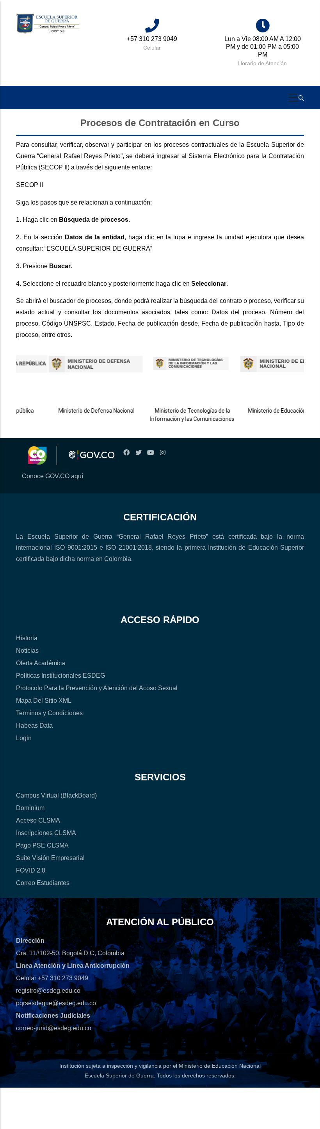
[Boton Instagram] (162, 452)
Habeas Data (34, 725)
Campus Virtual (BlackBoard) (56, 795)
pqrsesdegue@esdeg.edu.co (56, 1003)
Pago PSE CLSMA (42, 845)
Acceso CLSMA (38, 820)
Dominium (30, 808)
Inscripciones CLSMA (46, 833)
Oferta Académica (40, 663)
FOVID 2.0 (30, 870)
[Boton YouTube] (150, 452)
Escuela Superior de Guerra (119, 1075)
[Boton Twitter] (138, 452)
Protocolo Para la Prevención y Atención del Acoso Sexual (97, 688)
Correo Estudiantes (42, 883)
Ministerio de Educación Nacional (275, 411)
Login (24, 738)
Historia (26, 638)
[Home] (47, 24)
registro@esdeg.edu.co (48, 990)
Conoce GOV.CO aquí (52, 476)
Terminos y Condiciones (49, 713)
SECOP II (30, 185)
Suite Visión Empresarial (50, 858)
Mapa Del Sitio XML (43, 700)
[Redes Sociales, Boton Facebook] (126, 452)
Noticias (27, 650)
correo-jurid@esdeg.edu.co (53, 1028)
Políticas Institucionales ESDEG (60, 675)
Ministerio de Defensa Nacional (82, 411)
